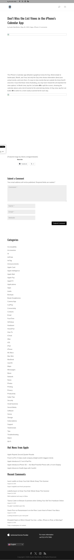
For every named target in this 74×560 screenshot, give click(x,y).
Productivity (11, 394)
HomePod (10, 329)
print (3, 151)
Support (10, 424)
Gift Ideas (10, 322)
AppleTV (10, 281)
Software (10, 411)
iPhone (36, 27)
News (9, 380)
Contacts (10, 312)
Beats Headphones (14, 298)
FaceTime (10, 318)
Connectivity (11, 308)
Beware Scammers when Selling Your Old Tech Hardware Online (41, 501)
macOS (10, 363)
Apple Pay (11, 277)
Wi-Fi (9, 441)
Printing (10, 387)
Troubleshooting (12, 434)
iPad (9, 346)
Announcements (13, 264)
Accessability (11, 247)
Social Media (11, 407)
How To (10, 332)
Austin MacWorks (14, 27)
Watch (9, 438)
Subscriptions (12, 421)
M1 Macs (10, 352)
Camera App (11, 301)
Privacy (10, 390)
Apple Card (11, 267)
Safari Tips (11, 397)
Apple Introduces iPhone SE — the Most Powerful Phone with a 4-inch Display (34, 465)
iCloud (9, 335)
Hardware (10, 325)
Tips (8, 431)
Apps (31, 27)
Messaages (11, 370)
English (13, 544)
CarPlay (10, 305)
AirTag (9, 260)
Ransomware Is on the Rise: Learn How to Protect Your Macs (39, 510)
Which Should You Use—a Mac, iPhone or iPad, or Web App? (41, 520)
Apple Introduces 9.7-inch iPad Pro (19, 461)
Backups (10, 295)
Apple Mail (11, 274)
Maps (9, 366)
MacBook (10, 359)
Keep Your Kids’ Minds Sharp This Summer (33, 481)
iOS (8, 342)
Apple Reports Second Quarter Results (20, 454)
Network (10, 376)
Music (9, 373)
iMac (9, 339)
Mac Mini (10, 356)
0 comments (43, 27)
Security (10, 400)
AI (8, 254)
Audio (9, 291)
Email (9, 315)
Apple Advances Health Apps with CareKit (21, 468)
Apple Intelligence (13, 271)
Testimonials (11, 428)
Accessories (11, 250)
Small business (12, 404)
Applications (11, 284)
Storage (10, 417)
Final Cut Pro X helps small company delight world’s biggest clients (30, 458)
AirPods (10, 257)
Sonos (9, 414)
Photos (9, 383)
